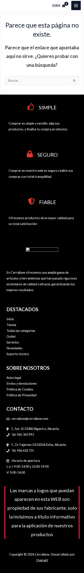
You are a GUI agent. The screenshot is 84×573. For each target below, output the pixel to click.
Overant (42, 560)
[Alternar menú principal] (76, 5)
